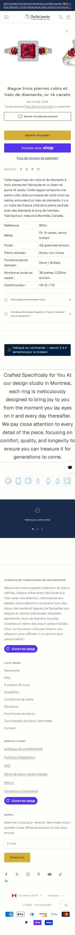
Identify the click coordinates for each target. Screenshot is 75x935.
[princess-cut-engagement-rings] (67, 481)
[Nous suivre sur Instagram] (28, 874)
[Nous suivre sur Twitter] (17, 874)
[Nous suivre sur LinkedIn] (6, 881)
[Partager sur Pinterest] (32, 169)
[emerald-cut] (18, 481)
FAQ (7, 678)
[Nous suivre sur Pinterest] (39, 874)
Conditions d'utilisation (21, 791)
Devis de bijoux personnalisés (26, 774)
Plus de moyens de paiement (37, 158)
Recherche (11, 670)
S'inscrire (17, 857)
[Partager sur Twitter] (26, 169)
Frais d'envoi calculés (38, 106)
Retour (9, 783)
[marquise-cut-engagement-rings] (38, 481)
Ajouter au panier (37, 135)
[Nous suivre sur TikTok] (60, 874)
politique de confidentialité (23, 749)
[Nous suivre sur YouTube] (50, 874)
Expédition (12, 692)
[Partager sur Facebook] (20, 169)
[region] (37, 515)
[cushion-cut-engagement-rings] (28, 481)
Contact (10, 728)
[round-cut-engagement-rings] (8, 481)
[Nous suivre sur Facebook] (6, 874)
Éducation (11, 707)
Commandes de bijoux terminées (28, 721)
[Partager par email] (38, 169)
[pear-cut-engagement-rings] (57, 481)
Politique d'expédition (19, 757)
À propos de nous (17, 685)
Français (53, 895)
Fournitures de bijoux (19, 714)
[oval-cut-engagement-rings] (48, 481)
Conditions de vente (18, 699)
